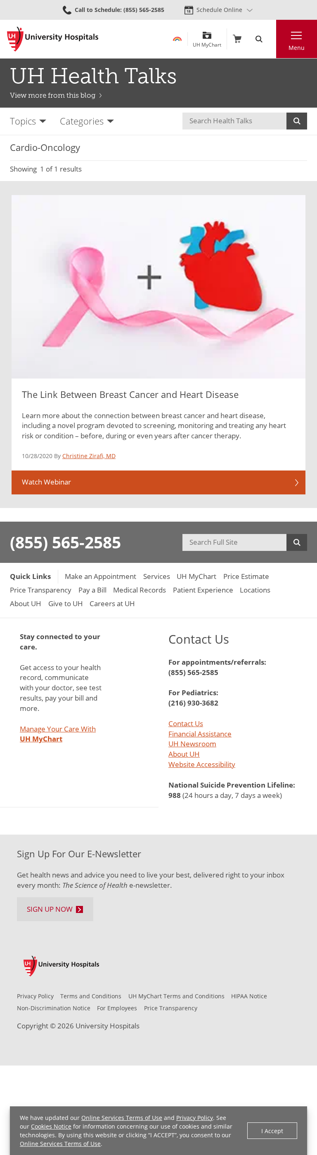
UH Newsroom (192, 743)
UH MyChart (207, 41)
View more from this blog (52, 95)
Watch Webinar (46, 482)
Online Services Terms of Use (121, 1118)
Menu (297, 48)
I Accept (272, 1131)
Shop (237, 39)
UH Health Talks (93, 76)
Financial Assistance (200, 733)
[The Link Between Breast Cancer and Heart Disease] (158, 286)
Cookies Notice (51, 1126)
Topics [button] (23, 121)
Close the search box (271, 38)
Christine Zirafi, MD (89, 456)
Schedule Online (219, 10)
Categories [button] (82, 121)
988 (174, 795)
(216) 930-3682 (193, 703)
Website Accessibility (201, 764)
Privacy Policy (194, 1118)
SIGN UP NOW (50, 909)
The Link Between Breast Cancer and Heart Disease (130, 394)
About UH (184, 754)
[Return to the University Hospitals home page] (52, 39)
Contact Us (185, 723)
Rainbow (177, 39)
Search (296, 121)
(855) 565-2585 (65, 542)
